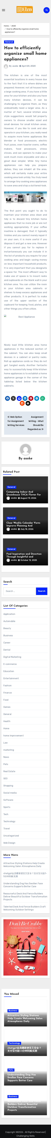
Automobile (9, 621)
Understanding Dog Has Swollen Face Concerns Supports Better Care (21, 1078)
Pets (5, 764)
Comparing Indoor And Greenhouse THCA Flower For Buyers (23, 495)
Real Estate (9, 771)
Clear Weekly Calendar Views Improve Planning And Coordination (23, 526)
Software (8, 800)
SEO (5, 778)
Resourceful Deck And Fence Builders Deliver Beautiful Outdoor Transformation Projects (25, 896)
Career (6, 642)
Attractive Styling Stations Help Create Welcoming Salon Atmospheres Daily (24, 1018)
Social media (10, 793)
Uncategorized (11, 835)
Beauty (7, 628)
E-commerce (10, 664)
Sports (6, 807)
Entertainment (11, 678)
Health (6, 721)
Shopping (8, 785)
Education (8, 671)
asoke (15, 66)
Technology (9, 821)
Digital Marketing (12, 657)
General (9, 42)
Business (8, 635)
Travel (6, 828)
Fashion (7, 685)
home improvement (13, 735)
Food (6, 700)
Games (6, 707)
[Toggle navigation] (3, 10)
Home (6, 728)
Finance (7, 692)
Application (9, 614)
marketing (8, 750)
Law (5, 742)
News (6, 757)
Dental (6, 650)
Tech (5, 814)
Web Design (9, 843)
